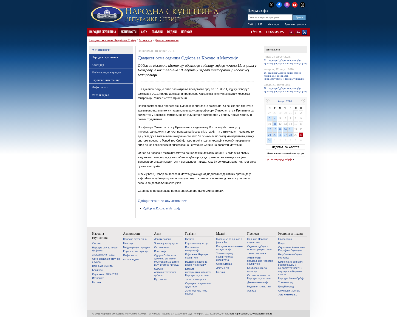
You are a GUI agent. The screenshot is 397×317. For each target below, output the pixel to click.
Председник (285, 239)
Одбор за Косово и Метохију (161, 208)
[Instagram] (287, 4)
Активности (128, 32)
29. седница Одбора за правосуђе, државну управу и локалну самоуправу (285, 89)
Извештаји (160, 251)
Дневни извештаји (257, 282)
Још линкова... (287, 294)
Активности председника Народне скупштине (260, 260)
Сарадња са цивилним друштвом (198, 285)
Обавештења (224, 263)
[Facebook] (279, 4)
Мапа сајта (274, 24)
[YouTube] (295, 4)
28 (290, 134)
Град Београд (286, 286)
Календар (98, 65)
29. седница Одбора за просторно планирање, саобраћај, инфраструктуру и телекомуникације (284, 75)
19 (280, 129)
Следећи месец (303, 101)
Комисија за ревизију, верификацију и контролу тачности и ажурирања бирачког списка (290, 268)
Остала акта (161, 247)
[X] (271, 4)
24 (269, 134)
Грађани (157, 32)
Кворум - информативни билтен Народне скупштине (198, 271)
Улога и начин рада (103, 254)
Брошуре (97, 270)
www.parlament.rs (262, 313)
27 (285, 134)
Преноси (186, 32)
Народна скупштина (102, 32)
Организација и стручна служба (106, 260)
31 (269, 140)
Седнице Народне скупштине (257, 241)
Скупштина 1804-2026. (105, 274)
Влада (281, 243)
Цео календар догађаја (279, 159)
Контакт (258, 31)
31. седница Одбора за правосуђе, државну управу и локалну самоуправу (285, 61)
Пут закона (160, 279)
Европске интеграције (106, 80)
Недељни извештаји (259, 286)
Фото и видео (100, 95)
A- (291, 32)
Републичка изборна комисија (290, 256)
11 (275, 123)
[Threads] (302, 4)
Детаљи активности (167, 40)
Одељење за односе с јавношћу (229, 241)
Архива (251, 290)
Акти (144, 32)
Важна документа (102, 265)
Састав (96, 243)
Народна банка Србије (291, 278)
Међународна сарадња (106, 72)
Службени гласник (289, 290)
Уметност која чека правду (196, 292)
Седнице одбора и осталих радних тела (259, 248)
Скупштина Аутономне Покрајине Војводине (291, 249)
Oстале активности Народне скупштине (259, 277)
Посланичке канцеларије (192, 249)
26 (280, 134)
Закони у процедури (166, 243)
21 (290, 129)
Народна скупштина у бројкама (105, 249)
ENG (250, 24)
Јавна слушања (256, 253)
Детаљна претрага (295, 24)
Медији (172, 32)
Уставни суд (285, 282)
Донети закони (162, 239)
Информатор (276, 31)
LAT (260, 24)
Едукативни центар (196, 243)
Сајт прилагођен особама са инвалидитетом (304, 32)
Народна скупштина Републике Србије (112, 40)
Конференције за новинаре (257, 270)
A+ (298, 32)
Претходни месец (267, 101)
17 (269, 129)
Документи (222, 268)
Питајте (189, 239)
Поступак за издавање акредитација (229, 248)
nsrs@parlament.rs (240, 313)
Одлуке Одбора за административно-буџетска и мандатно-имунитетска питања (167, 260)
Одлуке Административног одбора (165, 271)
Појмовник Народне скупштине (196, 256)
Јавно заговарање (196, 279)
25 (274, 134)
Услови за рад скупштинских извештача (224, 256)
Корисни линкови (290, 233)
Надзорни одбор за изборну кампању (196, 263)
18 (274, 129)
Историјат (98, 278)
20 (285, 129)
